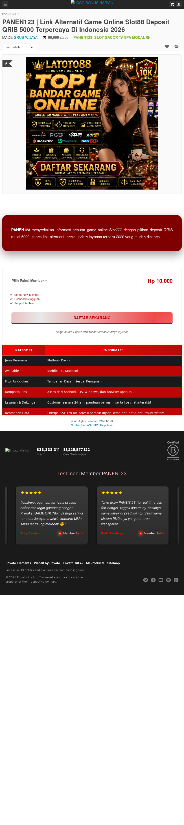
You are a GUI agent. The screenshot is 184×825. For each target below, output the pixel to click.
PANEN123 (9, 13)
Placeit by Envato (47, 563)
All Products (95, 563)
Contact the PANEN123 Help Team (92, 425)
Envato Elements (18, 563)
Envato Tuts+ (73, 563)
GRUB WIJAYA (26, 37)
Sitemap (113, 563)
